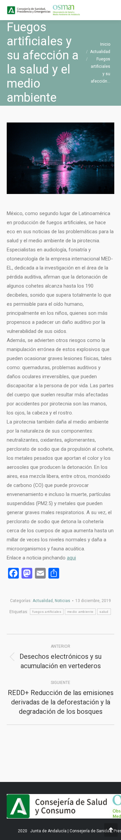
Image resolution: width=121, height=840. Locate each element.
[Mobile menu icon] (110, 10)
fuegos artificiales (46, 611)
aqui (71, 558)
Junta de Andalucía (48, 831)
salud (104, 611)
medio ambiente (80, 611)
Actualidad (43, 600)
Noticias (62, 600)
